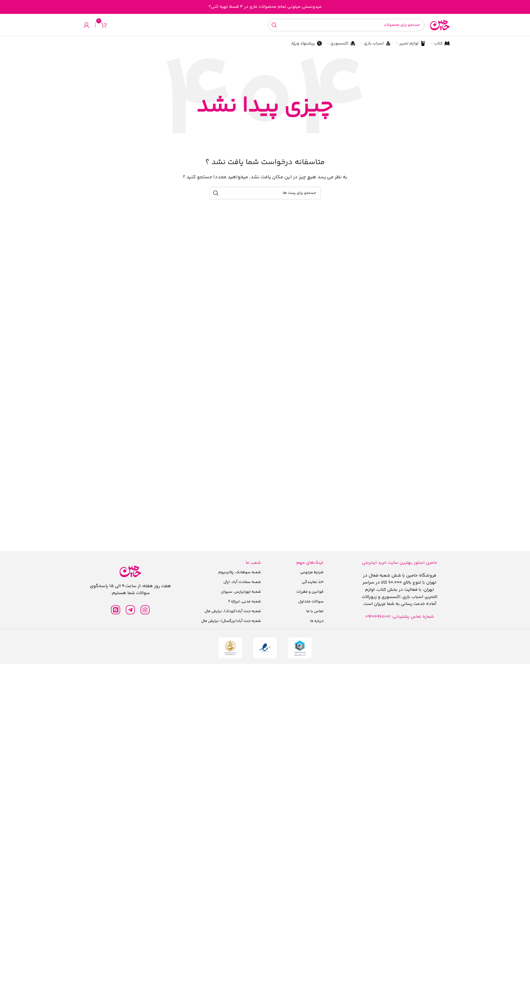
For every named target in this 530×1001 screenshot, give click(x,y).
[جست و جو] (274, 25)
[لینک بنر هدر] (265, 7)
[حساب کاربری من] (86, 25)
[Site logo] (440, 25)
